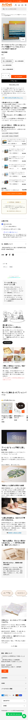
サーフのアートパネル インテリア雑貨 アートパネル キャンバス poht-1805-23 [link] (17, 149)
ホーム (2, 13)
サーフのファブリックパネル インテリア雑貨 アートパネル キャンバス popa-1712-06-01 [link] (17, 173)
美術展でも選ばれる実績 (14, 532)
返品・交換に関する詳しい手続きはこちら (14, 211)
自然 (11, 266)
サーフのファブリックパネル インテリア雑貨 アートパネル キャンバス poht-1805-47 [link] (16, 140)
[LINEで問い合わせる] (24, 716)
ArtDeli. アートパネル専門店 (10, 710)
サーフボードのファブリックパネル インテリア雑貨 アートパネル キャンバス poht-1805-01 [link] (17, 165)
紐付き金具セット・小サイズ (19, 416)
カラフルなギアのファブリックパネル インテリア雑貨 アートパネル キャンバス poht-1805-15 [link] (17, 180)
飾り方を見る (7, 342)
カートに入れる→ (19, 76)
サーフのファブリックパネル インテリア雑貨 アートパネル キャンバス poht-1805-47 (13, 15)
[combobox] (14, 8)
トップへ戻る (14, 646)
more (5, 671)
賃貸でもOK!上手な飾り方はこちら (13, 97)
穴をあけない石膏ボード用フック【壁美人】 (6, 417)
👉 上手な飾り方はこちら (8, 400)
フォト (5, 266)
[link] (4, 142)
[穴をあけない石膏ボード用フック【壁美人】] (7, 408)
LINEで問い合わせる (15, 714)
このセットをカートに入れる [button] (14, 193)
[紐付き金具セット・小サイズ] (19, 408)
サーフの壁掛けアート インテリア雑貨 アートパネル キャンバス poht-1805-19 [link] (17, 157)
